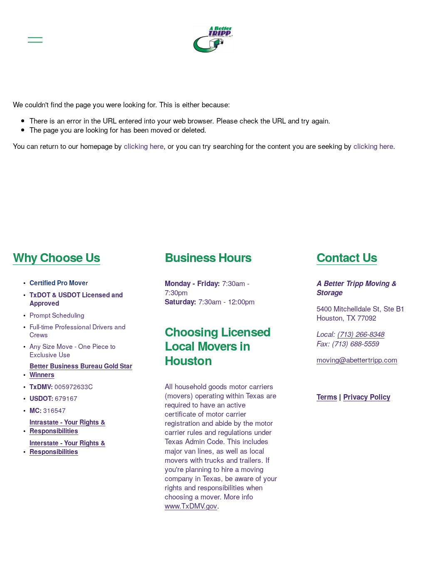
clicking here (143, 146)
